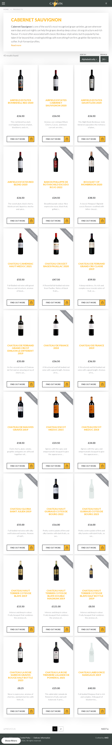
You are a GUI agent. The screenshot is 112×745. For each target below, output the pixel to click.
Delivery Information (42, 738)
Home (6, 9)
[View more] (20, 80)
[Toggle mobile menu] (3, 3)
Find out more (17, 139)
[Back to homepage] (56, 3)
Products (18, 9)
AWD (106, 738)
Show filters (11, 740)
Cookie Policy (25, 738)
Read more (16, 45)
